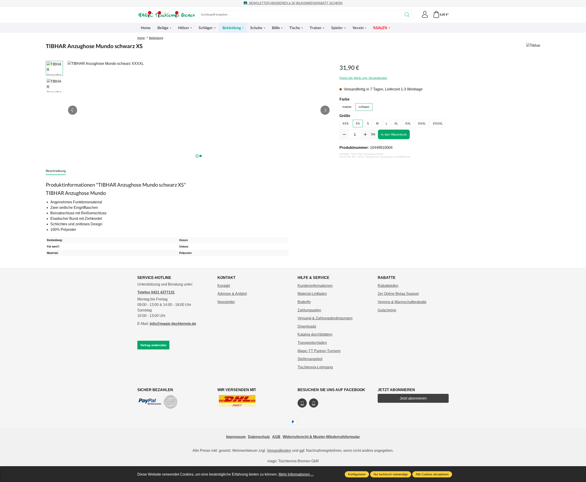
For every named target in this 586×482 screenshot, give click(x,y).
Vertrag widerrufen (153, 345)
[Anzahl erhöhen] (365, 134)
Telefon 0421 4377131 (156, 292)
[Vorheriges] (72, 110)
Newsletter (226, 302)
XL (396, 123)
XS (358, 123)
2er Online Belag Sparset (398, 294)
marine (346, 107)
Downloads (307, 326)
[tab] (56, 171)
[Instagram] (313, 403)
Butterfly (304, 302)
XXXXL (438, 123)
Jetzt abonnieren (413, 398)
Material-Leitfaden (312, 294)
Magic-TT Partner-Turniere (319, 351)
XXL (408, 123)
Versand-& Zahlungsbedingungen (325, 318)
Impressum (236, 437)
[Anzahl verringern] (344, 134)
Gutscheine (387, 310)
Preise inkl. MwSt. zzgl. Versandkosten (363, 78)
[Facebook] (302, 403)
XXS (345, 123)
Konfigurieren (357, 474)
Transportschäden (312, 343)
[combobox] (300, 14)
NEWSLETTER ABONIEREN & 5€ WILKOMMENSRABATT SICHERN (294, 3)
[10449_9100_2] (199, 110)
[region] (188, 110)
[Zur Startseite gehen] (166, 14)
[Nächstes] (325, 110)
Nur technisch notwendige (391, 474)
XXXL (422, 123)
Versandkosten (279, 450)
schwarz (363, 107)
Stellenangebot (310, 359)
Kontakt (223, 286)
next (197, 156)
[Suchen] (407, 14)
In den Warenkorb (394, 134)
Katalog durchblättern (315, 334)
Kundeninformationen (315, 286)
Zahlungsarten (309, 310)
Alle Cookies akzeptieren (432, 474)
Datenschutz (259, 437)
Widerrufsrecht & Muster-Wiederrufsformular (321, 437)
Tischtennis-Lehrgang (315, 367)
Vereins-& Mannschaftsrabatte (402, 302)
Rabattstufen (388, 286)
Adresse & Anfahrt (232, 294)
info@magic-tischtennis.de (173, 324)
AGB (276, 437)
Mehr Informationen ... (296, 474)
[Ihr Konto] (424, 14)
